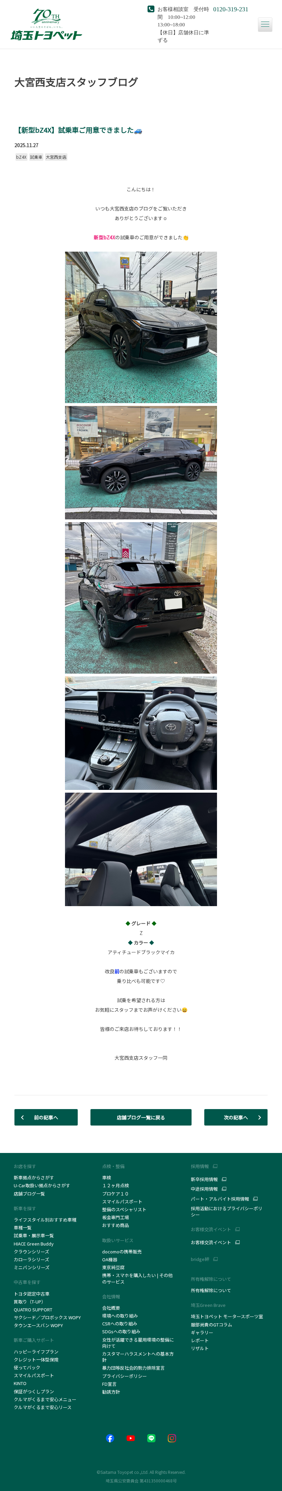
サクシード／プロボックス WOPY (47, 1317)
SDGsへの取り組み (121, 1331)
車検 (106, 1177)
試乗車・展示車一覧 (34, 1235)
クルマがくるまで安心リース (43, 1407)
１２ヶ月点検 (115, 1185)
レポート (200, 1340)
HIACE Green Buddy (34, 1243)
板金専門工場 (115, 1217)
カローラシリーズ (31, 1259)
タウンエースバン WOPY (38, 1325)
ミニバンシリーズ (32, 1267)
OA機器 (109, 1259)
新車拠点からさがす (34, 1177)
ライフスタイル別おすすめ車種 (46, 1219)
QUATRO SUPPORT (33, 1309)
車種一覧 (23, 1227)
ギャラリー (202, 1332)
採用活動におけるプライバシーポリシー (226, 1211)
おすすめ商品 (115, 1225)
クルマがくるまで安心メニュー (45, 1399)
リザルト (200, 1348)
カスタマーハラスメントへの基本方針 (138, 1356)
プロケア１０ (115, 1193)
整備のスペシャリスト (124, 1209)
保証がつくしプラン (34, 1391)
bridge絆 (200, 1259)
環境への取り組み (120, 1315)
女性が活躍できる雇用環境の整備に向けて (138, 1342)
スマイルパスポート (34, 1375)
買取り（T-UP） (30, 1301)
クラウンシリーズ (31, 1251)
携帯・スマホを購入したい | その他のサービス (137, 1278)
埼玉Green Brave (208, 1305)
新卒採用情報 (204, 1179)
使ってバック (27, 1367)
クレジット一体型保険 (36, 1359)
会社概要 (111, 1307)
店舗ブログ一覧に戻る (141, 1117)
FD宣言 (109, 1384)
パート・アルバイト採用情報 (220, 1199)
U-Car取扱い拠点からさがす (42, 1185)
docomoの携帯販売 (122, 1251)
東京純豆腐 (113, 1267)
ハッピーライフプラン (36, 1351)
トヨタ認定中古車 (32, 1293)
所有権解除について (211, 1279)
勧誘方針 (111, 1391)
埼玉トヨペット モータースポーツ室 (227, 1316)
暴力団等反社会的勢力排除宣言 (133, 1367)
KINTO (20, 1383)
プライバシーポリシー (124, 1376)
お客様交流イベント (211, 1242)
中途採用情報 (204, 1189)
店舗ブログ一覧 (29, 1193)
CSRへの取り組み (119, 1323)
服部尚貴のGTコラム (211, 1324)
